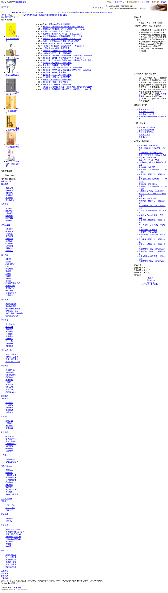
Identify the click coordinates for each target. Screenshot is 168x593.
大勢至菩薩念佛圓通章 (14, 313)
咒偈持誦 (9, 519)
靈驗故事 (9, 470)
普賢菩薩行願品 (11, 311)
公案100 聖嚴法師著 (147, 198)
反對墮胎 (46, 34)
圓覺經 (8, 281)
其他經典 (9, 295)
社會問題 (46, 51)
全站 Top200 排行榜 (146, 109)
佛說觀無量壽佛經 (12, 309)
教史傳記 (101, 12)
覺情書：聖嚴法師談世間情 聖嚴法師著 (67, 58)
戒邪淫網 (4, 578)
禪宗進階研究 (10, 392)
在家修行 (9, 229)
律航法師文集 (10, 567)
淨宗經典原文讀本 (12, 316)
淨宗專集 (4, 320)
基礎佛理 (9, 190)
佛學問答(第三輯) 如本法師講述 (152, 191)
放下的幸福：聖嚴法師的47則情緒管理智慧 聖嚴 (71, 60)
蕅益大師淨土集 (11, 359)
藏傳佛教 (79, 12)
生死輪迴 (46, 84)
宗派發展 (9, 451)
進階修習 (9, 346)
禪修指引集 (10, 370)
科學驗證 (9, 195)
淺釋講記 (46, 39)
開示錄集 (9, 209)
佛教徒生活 (5, 225)
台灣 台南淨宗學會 (146, 132)
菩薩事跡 (9, 487)
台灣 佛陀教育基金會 (147, 127)
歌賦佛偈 (9, 213)
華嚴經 (8, 271)
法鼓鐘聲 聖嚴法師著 (60, 65)
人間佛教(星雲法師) (13, 537)
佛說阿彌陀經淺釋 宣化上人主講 (69, 36)
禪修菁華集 (10, 373)
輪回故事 (9, 473)
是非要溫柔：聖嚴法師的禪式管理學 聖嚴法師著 (71, 70)
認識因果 (9, 403)
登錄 (16, 2)
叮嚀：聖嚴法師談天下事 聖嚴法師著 (67, 68)
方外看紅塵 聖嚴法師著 (61, 51)
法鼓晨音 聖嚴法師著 (62, 80)
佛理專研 (23, 12)
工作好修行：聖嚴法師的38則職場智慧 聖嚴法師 (71, 56)
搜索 (24, 2)
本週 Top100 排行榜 (146, 112)
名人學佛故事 (10, 490)
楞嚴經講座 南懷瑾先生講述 (151, 153)
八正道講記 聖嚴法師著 (61, 63)
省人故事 (9, 492)
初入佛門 (15, 12)
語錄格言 (9, 221)
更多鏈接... (155, 284)
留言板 (164, 2)
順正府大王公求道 (12, 585)
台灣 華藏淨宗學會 (146, 130)
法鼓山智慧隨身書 (12, 529)
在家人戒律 (10, 508)
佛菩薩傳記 (10, 436)
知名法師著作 (48, 24)
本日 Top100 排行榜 (146, 114)
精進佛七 (9, 339)
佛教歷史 (9, 449)
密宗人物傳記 (10, 441)
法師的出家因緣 (11, 494)
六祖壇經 (9, 269)
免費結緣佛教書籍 (62, 24)
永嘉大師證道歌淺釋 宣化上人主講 (66, 39)
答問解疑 (9, 344)
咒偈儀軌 (33, 15)
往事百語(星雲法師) (13, 539)
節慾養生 (9, 251)
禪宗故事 (9, 482)
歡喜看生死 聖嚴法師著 (61, 84)
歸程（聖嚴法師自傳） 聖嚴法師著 (69, 46)
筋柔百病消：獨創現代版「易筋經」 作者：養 (71, 89)
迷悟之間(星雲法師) (13, 534)
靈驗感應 (9, 407)
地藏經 (46, 31)
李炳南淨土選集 (11, 357)
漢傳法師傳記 (48, 46)
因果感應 (87, 12)
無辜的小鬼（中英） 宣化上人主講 (66, 34)
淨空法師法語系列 (12, 362)
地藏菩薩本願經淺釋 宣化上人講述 (64, 41)
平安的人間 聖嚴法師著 (61, 75)
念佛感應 (9, 336)
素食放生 (94, 12)
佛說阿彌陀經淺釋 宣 (12, 111)
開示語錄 (9, 331)
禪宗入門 (9, 387)
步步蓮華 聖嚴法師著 (148, 232)
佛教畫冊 (9, 544)
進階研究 (9, 216)
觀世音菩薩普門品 (12, 283)
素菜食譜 (9, 428)
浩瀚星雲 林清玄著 (147, 167)
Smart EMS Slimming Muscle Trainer (3, 591)
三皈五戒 (9, 510)
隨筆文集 (9, 211)
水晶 (3, 585)
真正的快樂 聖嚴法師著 (61, 53)
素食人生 (9, 421)
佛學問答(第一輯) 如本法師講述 (152, 249)
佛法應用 (46, 56)
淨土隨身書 (10, 324)
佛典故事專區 (6, 15)
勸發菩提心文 (10, 293)
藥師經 (8, 278)
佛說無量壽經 (10, 306)
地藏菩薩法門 (10, 459)
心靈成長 (46, 48)
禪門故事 (9, 377)
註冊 (20, 2)
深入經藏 (39, 12)
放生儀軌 (9, 426)
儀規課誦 (9, 521)
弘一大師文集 (10, 557)
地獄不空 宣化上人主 (12, 74)
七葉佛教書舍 (15, 588)
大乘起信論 (10, 286)
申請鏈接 (145, 284)
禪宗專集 (72, 12)
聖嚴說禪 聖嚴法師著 (12, 163)
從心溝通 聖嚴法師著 (60, 48)
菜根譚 (8, 546)
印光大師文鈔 (10, 354)
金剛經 (8, 259)
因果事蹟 (9, 405)
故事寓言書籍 (6, 499)
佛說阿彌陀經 (48, 36)
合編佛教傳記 (10, 444)
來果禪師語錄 (10, 560)
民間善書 (55, 15)
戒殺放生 (9, 423)
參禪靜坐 (9, 380)
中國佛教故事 (10, 475)
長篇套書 (41, 15)
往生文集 (9, 341)
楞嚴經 (8, 274)
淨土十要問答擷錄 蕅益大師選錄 (152, 155)
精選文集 (48, 15)
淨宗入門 (9, 327)
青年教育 (9, 241)
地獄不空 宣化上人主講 (60, 31)
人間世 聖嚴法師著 (59, 82)
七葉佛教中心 (118, 2)
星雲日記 (9, 541)
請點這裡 (145, 2)
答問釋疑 (46, 29)
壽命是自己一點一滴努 (12, 38)
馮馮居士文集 (10, 562)
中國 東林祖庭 (144, 135)
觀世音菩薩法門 (11, 462)
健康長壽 (9, 243)
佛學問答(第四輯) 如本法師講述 (152, 261)
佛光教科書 (10, 200)
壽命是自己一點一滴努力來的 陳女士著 (67, 27)
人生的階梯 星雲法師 (148, 230)
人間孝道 (9, 248)
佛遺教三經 (10, 288)
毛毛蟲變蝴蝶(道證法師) (15, 532)
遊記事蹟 (9, 446)
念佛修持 (9, 334)
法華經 (8, 276)
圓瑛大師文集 (10, 564)
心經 (7, 266)
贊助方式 (4, 576)
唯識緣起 (46, 63)
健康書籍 (63, 15)
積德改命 (46, 27)
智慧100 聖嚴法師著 (147, 158)
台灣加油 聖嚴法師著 (60, 77)
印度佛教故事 (10, 478)
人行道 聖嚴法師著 (59, 72)
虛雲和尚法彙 (10, 555)
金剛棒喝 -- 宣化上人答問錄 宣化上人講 (68, 29)
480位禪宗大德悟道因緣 (148, 145)
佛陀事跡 (9, 485)
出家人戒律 (47, 80)
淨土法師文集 (63, 12)
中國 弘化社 (143, 137)
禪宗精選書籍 (48, 43)
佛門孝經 (9, 290)
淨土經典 (4, 300)
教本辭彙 (9, 198)
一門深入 (108, 12)
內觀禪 (8, 382)
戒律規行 (26, 15)
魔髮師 (150, 278)
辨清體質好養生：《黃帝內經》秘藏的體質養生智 (71, 87)
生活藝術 (46, 72)
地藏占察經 (10, 264)
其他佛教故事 (10, 480)
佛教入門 (9, 188)
